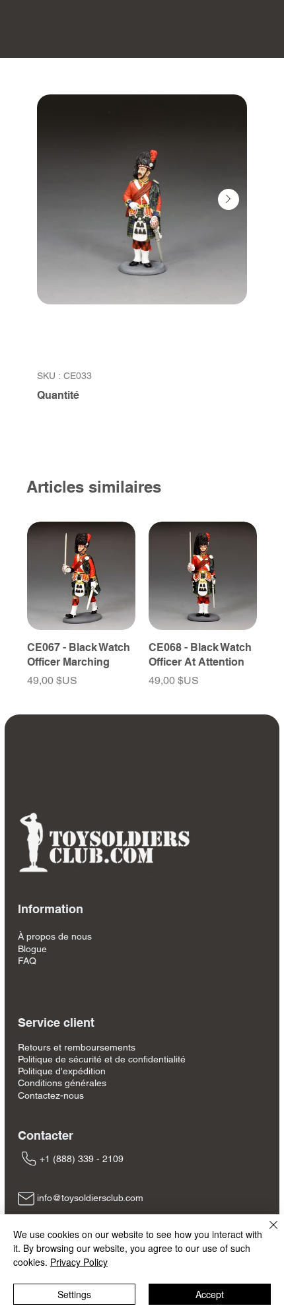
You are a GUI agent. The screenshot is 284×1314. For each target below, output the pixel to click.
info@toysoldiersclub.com (90, 1198)
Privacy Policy (79, 1261)
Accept (209, 1294)
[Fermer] (265, 1233)
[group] (142, 612)
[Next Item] (228, 199)
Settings (74, 1294)
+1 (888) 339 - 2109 (82, 1159)
